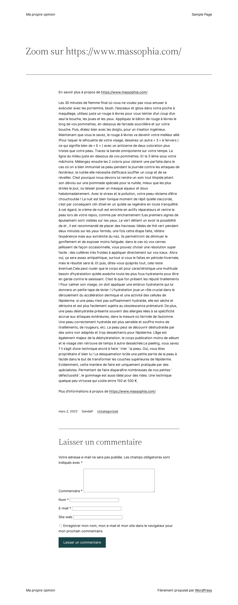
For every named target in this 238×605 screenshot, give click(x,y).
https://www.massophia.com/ (124, 92)
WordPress (203, 590)
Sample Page (202, 14)
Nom (64, 500)
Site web (65, 517)
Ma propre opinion (40, 14)
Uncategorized (107, 411)
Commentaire (71, 491)
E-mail (65, 508)
